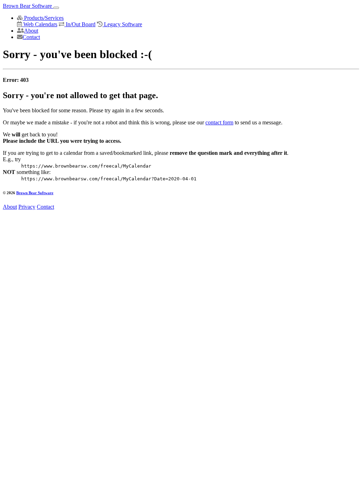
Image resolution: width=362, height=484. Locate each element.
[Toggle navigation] (56, 8)
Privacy (26, 207)
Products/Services (43, 18)
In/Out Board (79, 24)
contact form (219, 122)
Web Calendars (39, 24)
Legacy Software (122, 24)
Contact (31, 37)
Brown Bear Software (28, 6)
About (31, 31)
